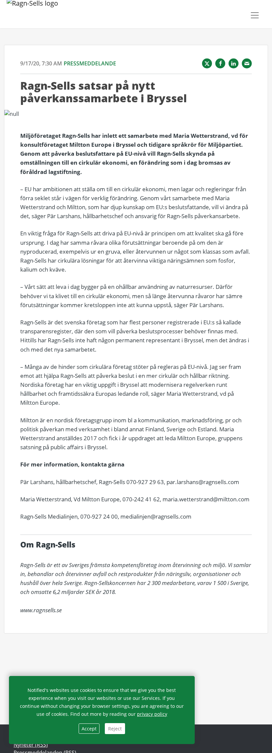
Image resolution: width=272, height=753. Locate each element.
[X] (207, 63)
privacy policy (152, 714)
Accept (89, 728)
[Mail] (247, 63)
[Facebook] (220, 63)
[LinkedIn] (233, 63)
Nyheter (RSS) (31, 744)
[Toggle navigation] (255, 15)
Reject (115, 728)
